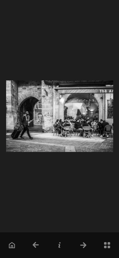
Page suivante (83, 245)
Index (12, 245)
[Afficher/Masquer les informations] (60, 245)
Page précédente (36, 245)
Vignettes (107, 245)
